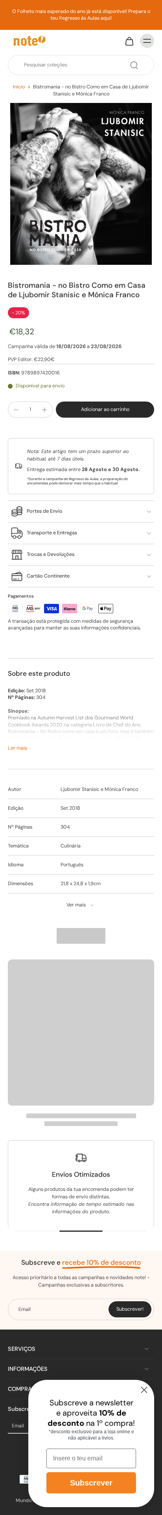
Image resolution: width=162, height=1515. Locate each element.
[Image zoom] (81, 184)
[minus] (16, 410)
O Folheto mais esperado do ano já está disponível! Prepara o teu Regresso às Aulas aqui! (81, 14)
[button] (105, 410)
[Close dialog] (144, 1390)
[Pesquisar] (134, 65)
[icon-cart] (129, 41)
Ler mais (17, 748)
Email (18, 1426)
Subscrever (91, 1482)
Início (19, 87)
